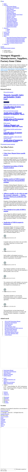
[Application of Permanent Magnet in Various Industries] (9, 117)
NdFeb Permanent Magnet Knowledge (16, 38)
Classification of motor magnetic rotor (12, 107)
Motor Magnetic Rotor (12, 20)
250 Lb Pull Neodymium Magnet (12, 321)
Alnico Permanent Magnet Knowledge (16, 41)
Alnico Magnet (10, 9)
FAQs (8, 30)
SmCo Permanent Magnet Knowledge (16, 40)
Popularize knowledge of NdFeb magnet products (13, 167)
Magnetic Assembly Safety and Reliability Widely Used (14, 97)
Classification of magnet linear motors (13, 133)
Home (5, 3)
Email (2, 418)
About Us (6, 28)
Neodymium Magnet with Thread (14, 14)
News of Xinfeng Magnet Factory (15, 42)
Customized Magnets (12, 21)
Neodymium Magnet (11, 6)
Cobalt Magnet (8, 334)
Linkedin (3, 420)
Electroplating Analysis (12, 25)
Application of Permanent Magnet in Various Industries (13, 120)
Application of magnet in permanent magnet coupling (13, 141)
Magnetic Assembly (11, 10)
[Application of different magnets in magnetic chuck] (11, 110)
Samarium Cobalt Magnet (11, 322)
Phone (2, 423)
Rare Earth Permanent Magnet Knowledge (17, 37)
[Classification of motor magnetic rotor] (14, 104)
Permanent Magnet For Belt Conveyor (14, 328)
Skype (2, 426)
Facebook (3, 419)
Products (6, 5)
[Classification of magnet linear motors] (14, 130)
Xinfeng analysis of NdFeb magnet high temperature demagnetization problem (14, 180)
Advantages (6, 33)
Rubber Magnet (10, 11)
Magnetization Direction (12, 24)
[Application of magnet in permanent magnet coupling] (14, 138)
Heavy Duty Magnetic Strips (11, 333)
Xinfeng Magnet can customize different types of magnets (13, 126)
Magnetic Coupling (11, 16)
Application (6, 34)
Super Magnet (8, 325)
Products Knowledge (12, 26)
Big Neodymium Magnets (11, 329)
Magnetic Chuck (10, 17)
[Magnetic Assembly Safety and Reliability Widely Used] (8, 92)
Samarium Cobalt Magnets (13, 7)
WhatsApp (3, 422)
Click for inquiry (4, 416)
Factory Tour (7, 32)
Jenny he (3, 424)
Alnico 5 (3, 69)
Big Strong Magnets (10, 69)
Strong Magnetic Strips (10, 326)
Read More (6, 102)
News (5, 36)
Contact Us (6, 44)
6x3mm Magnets (9, 324)
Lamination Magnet (11, 13)
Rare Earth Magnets (20, 69)
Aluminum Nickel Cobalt (11, 330)
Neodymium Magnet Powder (11, 332)
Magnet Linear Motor (12, 18)
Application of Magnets (12, 22)
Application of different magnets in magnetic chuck (14, 113)
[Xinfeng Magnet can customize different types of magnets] (7, 123)
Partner (8, 29)
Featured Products (5, 414)
